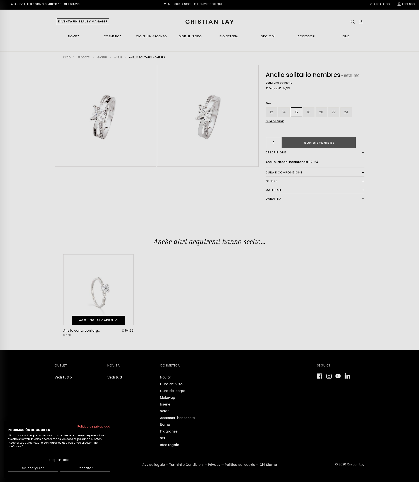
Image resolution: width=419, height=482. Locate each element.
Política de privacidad (93, 426)
